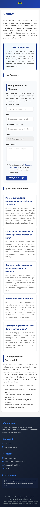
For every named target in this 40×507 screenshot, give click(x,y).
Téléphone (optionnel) (14, 124)
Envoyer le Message (16, 178)
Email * (9, 115)
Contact (7, 468)
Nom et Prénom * (12, 105)
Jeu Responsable (10, 447)
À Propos (7, 443)
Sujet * (8, 134)
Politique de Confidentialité (14, 461)
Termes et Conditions (12, 465)
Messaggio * (11, 144)
